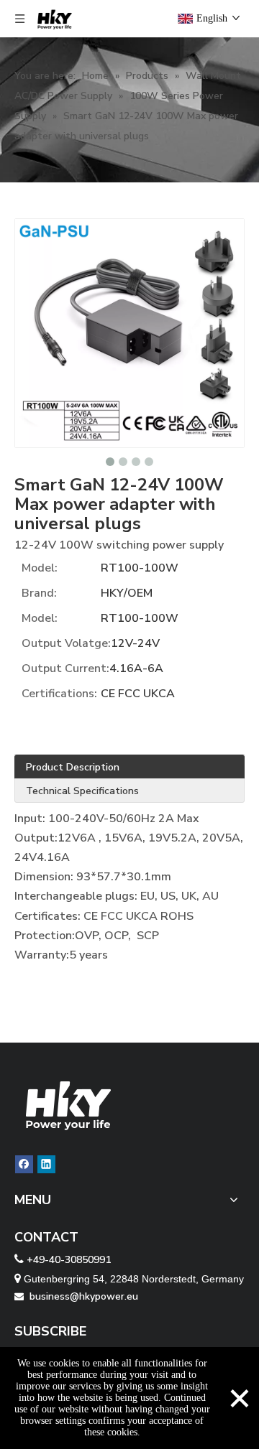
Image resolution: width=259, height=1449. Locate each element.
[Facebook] (24, 1164)
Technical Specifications (82, 791)
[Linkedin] (46, 1164)
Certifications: (59, 694)
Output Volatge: (66, 643)
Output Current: (65, 668)
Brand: (39, 593)
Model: (40, 568)
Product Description (72, 767)
